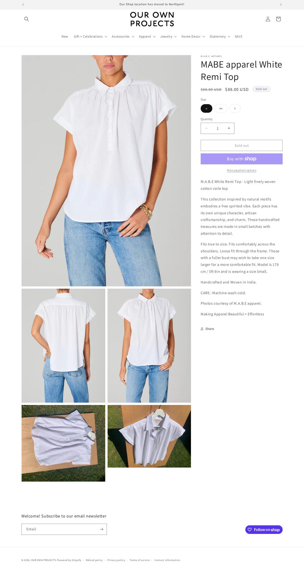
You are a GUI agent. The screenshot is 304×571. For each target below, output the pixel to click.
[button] (26, 19)
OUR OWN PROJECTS (43, 560)
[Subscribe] (101, 529)
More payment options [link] (241, 170)
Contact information (167, 560)
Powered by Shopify (69, 560)
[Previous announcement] (23, 4)
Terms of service (140, 560)
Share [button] (209, 329)
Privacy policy (116, 560)
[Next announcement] (281, 4)
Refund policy (94, 560)
